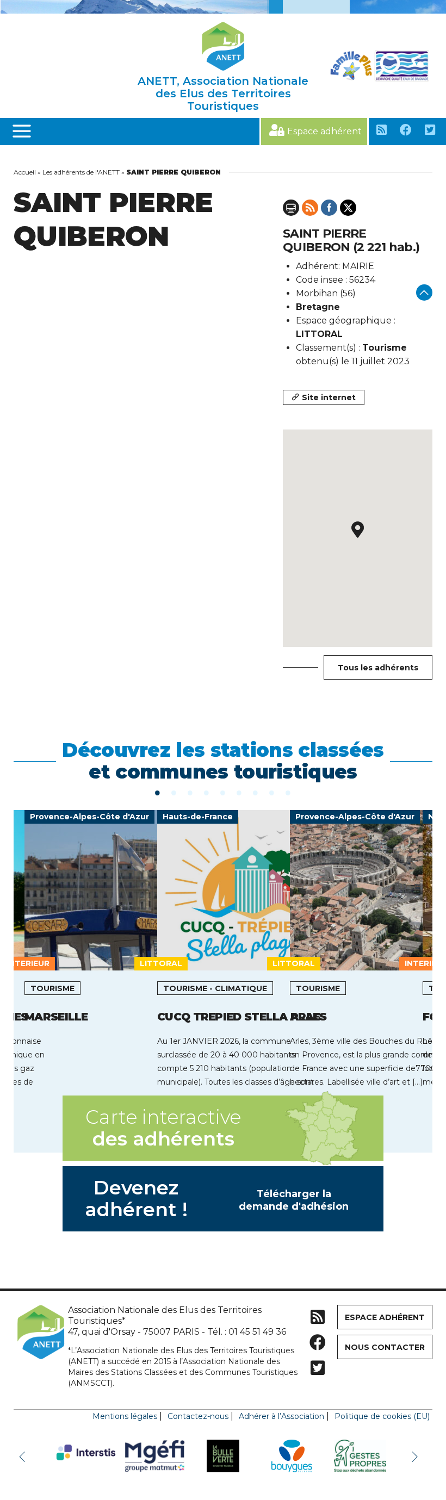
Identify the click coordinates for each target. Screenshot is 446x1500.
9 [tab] (288, 792)
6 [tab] (239, 792)
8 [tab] (272, 792)
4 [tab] (206, 792)
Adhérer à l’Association (281, 1416)
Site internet (329, 397)
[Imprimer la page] (291, 208)
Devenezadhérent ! (217, 1198)
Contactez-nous (198, 1416)
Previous (24, 1456)
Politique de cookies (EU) (382, 1416)
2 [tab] (174, 792)
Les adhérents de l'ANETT (81, 172)
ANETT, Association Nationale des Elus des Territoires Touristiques (223, 93)
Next (416, 1456)
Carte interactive (163, 1127)
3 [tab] (190, 792)
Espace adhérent (324, 131)
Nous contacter (385, 1347)
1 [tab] (157, 792)
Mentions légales (124, 1416)
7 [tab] (255, 792)
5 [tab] (223, 792)
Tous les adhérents (378, 668)
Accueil (25, 172)
